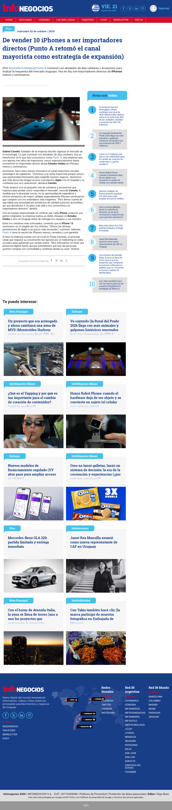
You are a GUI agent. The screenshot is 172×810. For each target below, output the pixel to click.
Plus (8, 28)
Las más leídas (65, 19)
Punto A (41, 68)
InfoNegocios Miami (22, 384)
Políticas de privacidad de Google (95, 797)
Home (9, 19)
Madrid (153, 704)
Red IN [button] (139, 19)
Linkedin (106, 708)
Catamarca (132, 700)
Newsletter (121, 19)
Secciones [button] (25, 19)
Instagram (108, 712)
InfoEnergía (132, 708)
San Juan (130, 753)
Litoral (129, 733)
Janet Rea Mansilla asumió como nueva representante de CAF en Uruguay (110, 243)
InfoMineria (132, 716)
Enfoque (77, 311)
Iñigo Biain (162, 794)
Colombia (155, 700)
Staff (103, 19)
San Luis (130, 757)
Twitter (106, 704)
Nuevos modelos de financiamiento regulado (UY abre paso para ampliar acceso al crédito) (111, 195)
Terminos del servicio (123, 797)
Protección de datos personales (127, 794)
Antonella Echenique (21, 68)
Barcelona (155, 696)
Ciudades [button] (44, 19)
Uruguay (154, 716)
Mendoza (130, 737)
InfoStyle (131, 720)
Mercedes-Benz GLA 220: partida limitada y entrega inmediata (111, 228)
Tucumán (130, 772)
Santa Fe (130, 761)
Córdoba (130, 704)
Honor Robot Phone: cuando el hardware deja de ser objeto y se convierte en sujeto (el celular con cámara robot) (111, 177)
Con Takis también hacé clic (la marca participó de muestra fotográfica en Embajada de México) (111, 285)
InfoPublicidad (81, 600)
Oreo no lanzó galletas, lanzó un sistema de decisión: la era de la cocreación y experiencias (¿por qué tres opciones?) (111, 212)
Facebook (107, 700)
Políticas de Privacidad (93, 794)
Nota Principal (18, 311)
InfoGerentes (80, 528)
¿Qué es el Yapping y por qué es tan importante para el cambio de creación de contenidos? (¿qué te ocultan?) (111, 159)
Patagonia (131, 745)
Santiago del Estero (133, 766)
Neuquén (130, 741)
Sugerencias (10, 726)
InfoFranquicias (135, 712)
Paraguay (154, 712)
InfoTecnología (135, 724)
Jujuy (128, 729)
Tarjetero (87, 19)
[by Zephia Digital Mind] (86, 805)
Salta (128, 749)
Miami (152, 708)
